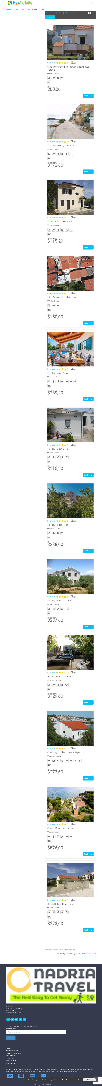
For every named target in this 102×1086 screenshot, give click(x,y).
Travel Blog (10, 1058)
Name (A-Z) (70, 13)
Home (8, 9)
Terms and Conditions (13, 1053)
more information (74, 1080)
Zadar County (25, 9)
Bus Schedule (11, 1063)
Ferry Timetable (11, 1061)
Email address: (11, 1028)
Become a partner (12, 1050)
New (47, 13)
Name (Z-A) (50, 17)
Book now (88, 96)
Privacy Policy (10, 1056)
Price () (54, 13)
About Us (9, 1048)
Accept (89, 1080)
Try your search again (87, 954)
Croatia (15, 9)
